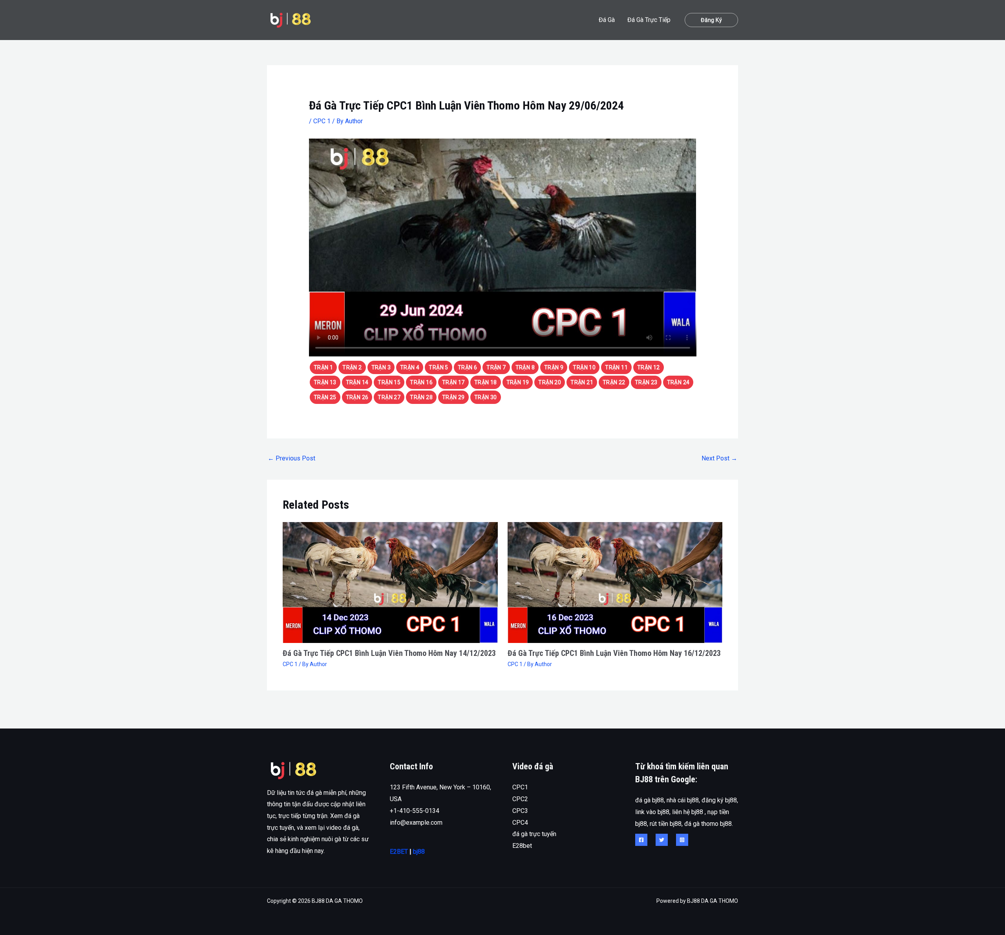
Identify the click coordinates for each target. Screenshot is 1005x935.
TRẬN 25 (325, 397)
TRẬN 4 (409, 367)
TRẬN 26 (357, 397)
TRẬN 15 (389, 382)
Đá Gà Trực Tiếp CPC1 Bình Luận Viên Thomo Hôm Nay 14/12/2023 (389, 653)
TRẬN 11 (616, 367)
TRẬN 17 (453, 382)
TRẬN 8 (525, 367)
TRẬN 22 (614, 382)
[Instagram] (682, 840)
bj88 (419, 851)
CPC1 (520, 787)
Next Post (719, 458)
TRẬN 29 (453, 397)
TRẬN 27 (389, 397)
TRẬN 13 (325, 382)
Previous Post (291, 458)
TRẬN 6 (467, 367)
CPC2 (520, 799)
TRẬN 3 (381, 367)
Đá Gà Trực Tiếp (649, 20)
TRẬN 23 (646, 382)
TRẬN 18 (485, 382)
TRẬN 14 (357, 382)
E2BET (399, 851)
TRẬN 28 (421, 397)
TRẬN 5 (438, 367)
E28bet (522, 845)
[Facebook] (641, 840)
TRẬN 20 (549, 382)
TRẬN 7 (496, 367)
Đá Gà (607, 20)
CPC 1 (322, 121)
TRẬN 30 (485, 397)
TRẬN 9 (553, 367)
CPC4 (520, 822)
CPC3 (520, 810)
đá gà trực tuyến (534, 834)
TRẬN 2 (352, 367)
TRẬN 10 (584, 367)
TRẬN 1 (323, 367)
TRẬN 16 (421, 382)
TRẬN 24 (678, 382)
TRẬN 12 (648, 367)
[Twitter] (662, 840)
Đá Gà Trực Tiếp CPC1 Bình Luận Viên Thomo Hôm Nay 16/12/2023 (614, 653)
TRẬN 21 (581, 382)
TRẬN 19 (517, 382)
